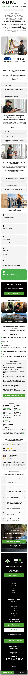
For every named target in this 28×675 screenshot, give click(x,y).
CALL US (21, 672)
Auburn (6, 407)
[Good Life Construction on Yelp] (11, 659)
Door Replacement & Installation (7, 310)
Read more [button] (5, 467)
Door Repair (18, 310)
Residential (8, 6)
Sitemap (10, 669)
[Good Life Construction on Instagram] (9, 659)
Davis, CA (14, 606)
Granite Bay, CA (14, 611)
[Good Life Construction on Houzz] (19, 659)
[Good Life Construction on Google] (22, 659)
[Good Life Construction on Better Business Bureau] (14, 659)
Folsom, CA (14, 608)
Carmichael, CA (14, 604)
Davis (5, 411)
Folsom (17, 407)
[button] (16, 444)
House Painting (19, 321)
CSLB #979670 (18, 10)
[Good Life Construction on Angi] (17, 659)
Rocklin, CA (14, 613)
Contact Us (14, 595)
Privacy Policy (16, 669)
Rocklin (6, 419)
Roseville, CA (14, 615)
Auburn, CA (14, 601)
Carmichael (7, 408)
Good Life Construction (10, 26)
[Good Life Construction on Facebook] (6, 659)
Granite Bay (18, 409)
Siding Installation (7, 321)
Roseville (6, 420)
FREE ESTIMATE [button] (8, 672)
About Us (14, 592)
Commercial (14, 588)
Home (3, 6)
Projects (14, 590)
